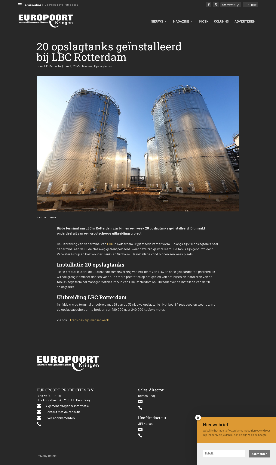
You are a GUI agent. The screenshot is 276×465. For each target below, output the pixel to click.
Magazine (181, 21)
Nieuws (157, 21)
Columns (221, 21)
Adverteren (245, 21)
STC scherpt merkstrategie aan (60, 4)
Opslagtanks (103, 66)
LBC (110, 244)
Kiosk (203, 21)
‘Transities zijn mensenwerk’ (88, 320)
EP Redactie (53, 66)
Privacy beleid (47, 456)
